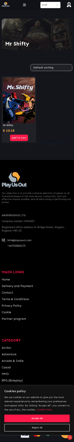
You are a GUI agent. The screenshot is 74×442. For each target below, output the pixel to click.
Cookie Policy (44, 409)
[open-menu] (24, 5)
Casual (6, 367)
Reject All (37, 427)
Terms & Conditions (15, 299)
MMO (5, 374)
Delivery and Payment (17, 286)
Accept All (37, 418)
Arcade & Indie (13, 361)
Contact (7, 292)
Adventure (9, 354)
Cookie (6, 312)
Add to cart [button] (19, 137)
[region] (37, 410)
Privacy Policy (12, 305)
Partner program (14, 318)
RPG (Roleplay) (12, 380)
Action (6, 347)
